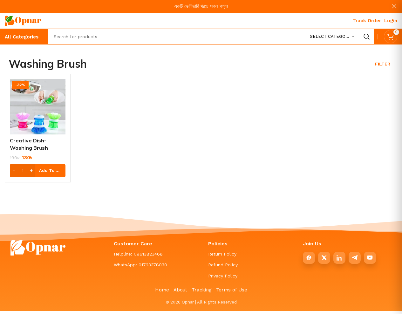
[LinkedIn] (339, 258)
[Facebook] (309, 258)
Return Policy (222, 253)
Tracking (202, 290)
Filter (382, 63)
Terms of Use (231, 290)
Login (390, 21)
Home (162, 290)
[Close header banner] (394, 6)
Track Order (366, 21)
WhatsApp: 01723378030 (140, 264)
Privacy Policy (222, 275)
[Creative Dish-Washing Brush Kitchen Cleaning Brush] (37, 106)
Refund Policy (223, 264)
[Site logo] (23, 20)
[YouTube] (370, 258)
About (180, 290)
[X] (324, 258)
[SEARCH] (366, 36)
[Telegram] (355, 258)
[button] (37, 170)
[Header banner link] (201, 6)
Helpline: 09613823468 (138, 253)
